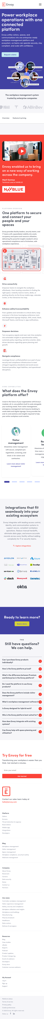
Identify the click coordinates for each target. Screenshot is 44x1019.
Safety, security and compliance (12, 906)
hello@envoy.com (9, 802)
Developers (6, 833)
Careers (5, 876)
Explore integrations (23, 546)
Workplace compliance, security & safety (15, 855)
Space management (9, 852)
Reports (4, 948)
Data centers (6, 923)
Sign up (4, 983)
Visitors (4, 816)
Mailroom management (10, 857)
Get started (22, 776)
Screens (4, 819)
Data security (6, 879)
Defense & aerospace (9, 926)
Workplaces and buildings (10, 912)
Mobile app (6, 827)
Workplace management (10, 846)
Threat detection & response (11, 822)
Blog (3, 939)
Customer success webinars (11, 967)
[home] (8, 4)
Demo (4, 882)
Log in (4, 980)
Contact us (5, 885)
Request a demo (10, 54)
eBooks (4, 945)
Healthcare (6, 920)
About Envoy (6, 871)
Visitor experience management (12, 904)
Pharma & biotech (8, 918)
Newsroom (5, 874)
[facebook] (10, 1014)
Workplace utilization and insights (13, 909)
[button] (40, 4)
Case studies (6, 942)
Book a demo (22, 624)
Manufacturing (7, 915)
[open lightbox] (22, 151)
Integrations (6, 830)
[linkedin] (14, 1014)
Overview (5, 118)
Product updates (7, 953)
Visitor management (9, 849)
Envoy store (6, 964)
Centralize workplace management (14, 901)
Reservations (6, 824)
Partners (5, 887)
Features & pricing (19, 118)
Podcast (5, 950)
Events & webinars (8, 959)
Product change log (8, 956)
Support (4, 986)
